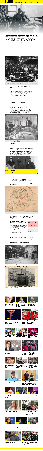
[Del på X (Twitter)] (21, 45)
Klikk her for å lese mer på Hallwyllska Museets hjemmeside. (18, 243)
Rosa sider (28, 2)
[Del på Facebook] (20, 45)
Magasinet (16, 2)
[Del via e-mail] (22, 45)
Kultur (22, 2)
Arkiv (31, 2)
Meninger (25, 2)
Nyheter (19, 2)
